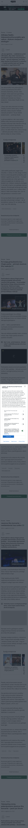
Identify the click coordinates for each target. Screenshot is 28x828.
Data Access (14, 441)
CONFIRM (8, 436)
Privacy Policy (22, 441)
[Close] (25, 386)
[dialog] (14, 414)
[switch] (23, 414)
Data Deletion (6, 441)
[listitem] (14, 411)
